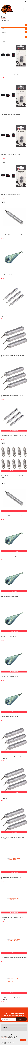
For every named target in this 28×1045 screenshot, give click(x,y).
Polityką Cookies (4, 1037)
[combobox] (14, 28)
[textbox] (13, 28)
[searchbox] (13, 32)
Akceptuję (23, 1040)
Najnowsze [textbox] (4, 37)
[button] (14, 1025)
